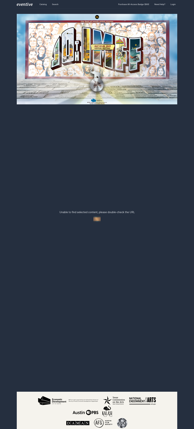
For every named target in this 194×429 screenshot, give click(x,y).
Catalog (43, 4)
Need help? (159, 4)
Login (173, 4)
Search (55, 4)
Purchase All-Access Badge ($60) (133, 4)
